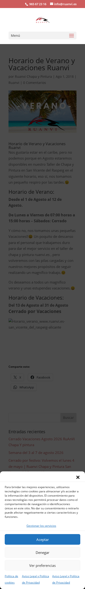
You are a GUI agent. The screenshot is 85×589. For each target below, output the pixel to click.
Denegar (42, 552)
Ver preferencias (42, 565)
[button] (78, 477)
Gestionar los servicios (41, 526)
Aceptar (42, 539)
